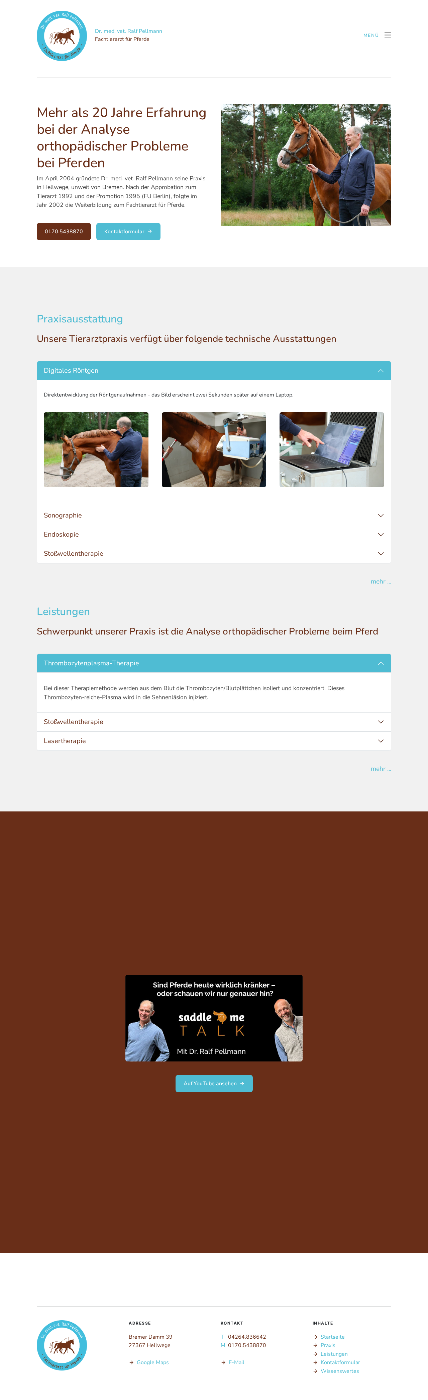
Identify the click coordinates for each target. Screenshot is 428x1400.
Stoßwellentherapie (73, 553)
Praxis (328, 1345)
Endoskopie (61, 534)
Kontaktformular (124, 231)
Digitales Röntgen (71, 370)
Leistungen (334, 1354)
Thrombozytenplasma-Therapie (91, 663)
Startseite (333, 1337)
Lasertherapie (65, 740)
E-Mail (236, 1362)
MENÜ (371, 36)
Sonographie (63, 515)
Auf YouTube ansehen (210, 1083)
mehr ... (381, 581)
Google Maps (153, 1362)
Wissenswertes (340, 1371)
